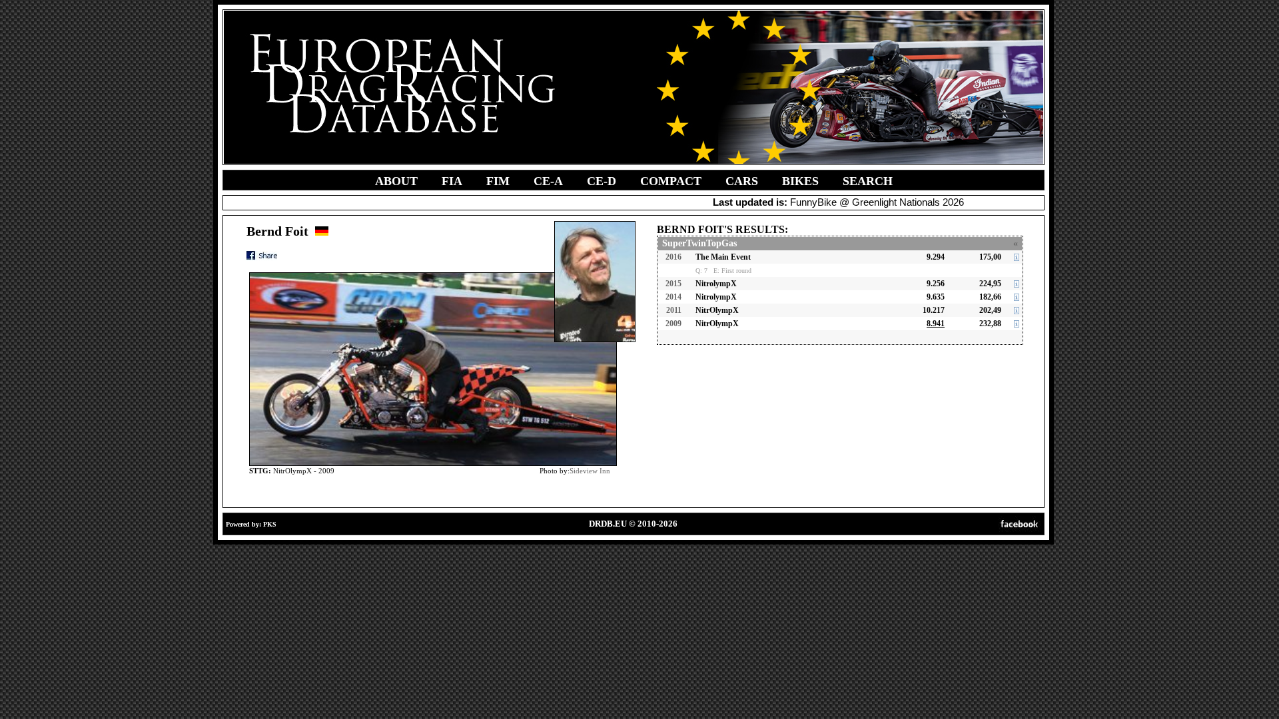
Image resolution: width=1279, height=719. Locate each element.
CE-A (548, 181)
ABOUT (396, 181)
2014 (673, 297)
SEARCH (868, 181)
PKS (269, 524)
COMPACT (670, 181)
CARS (741, 181)
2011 (673, 310)
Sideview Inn (590, 471)
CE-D (601, 181)
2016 (673, 257)
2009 (673, 323)
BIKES (800, 181)
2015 (673, 283)
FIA (452, 181)
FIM (498, 181)
